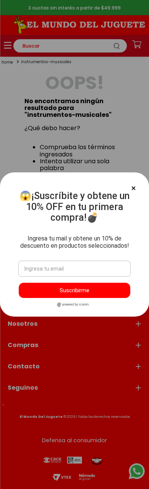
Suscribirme (74, 290)
